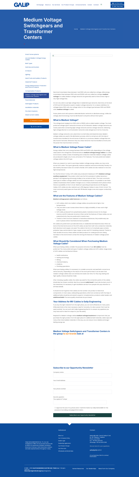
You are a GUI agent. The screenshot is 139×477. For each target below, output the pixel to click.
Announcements (81, 5)
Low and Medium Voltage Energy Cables (35, 59)
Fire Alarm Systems (31, 111)
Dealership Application (64, 443)
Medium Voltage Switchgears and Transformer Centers (35, 95)
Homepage (40, 5)
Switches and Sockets (32, 67)
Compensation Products (33, 91)
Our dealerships (91, 469)
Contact (96, 5)
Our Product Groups (67, 5)
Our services (56, 5)
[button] (54, 350)
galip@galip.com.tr (96, 450)
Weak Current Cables (32, 115)
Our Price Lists (62, 448)
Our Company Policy (64, 438)
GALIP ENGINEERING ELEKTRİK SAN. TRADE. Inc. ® (46, 468)
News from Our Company (106, 469)
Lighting (27, 74)
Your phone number (59, 389)
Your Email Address (59, 380)
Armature (28, 71)
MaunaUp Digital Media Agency (34, 471)
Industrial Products (31, 82)
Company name (58, 372)
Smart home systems (32, 54)
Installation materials (32, 107)
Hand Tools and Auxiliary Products (35, 78)
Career (90, 5)
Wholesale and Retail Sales (65, 451)
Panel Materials (30, 100)
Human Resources (78, 469)
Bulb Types (28, 63)
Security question (60, 398)
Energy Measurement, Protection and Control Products (35, 86)
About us (48, 5)
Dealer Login (61, 441)
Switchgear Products (31, 104)
